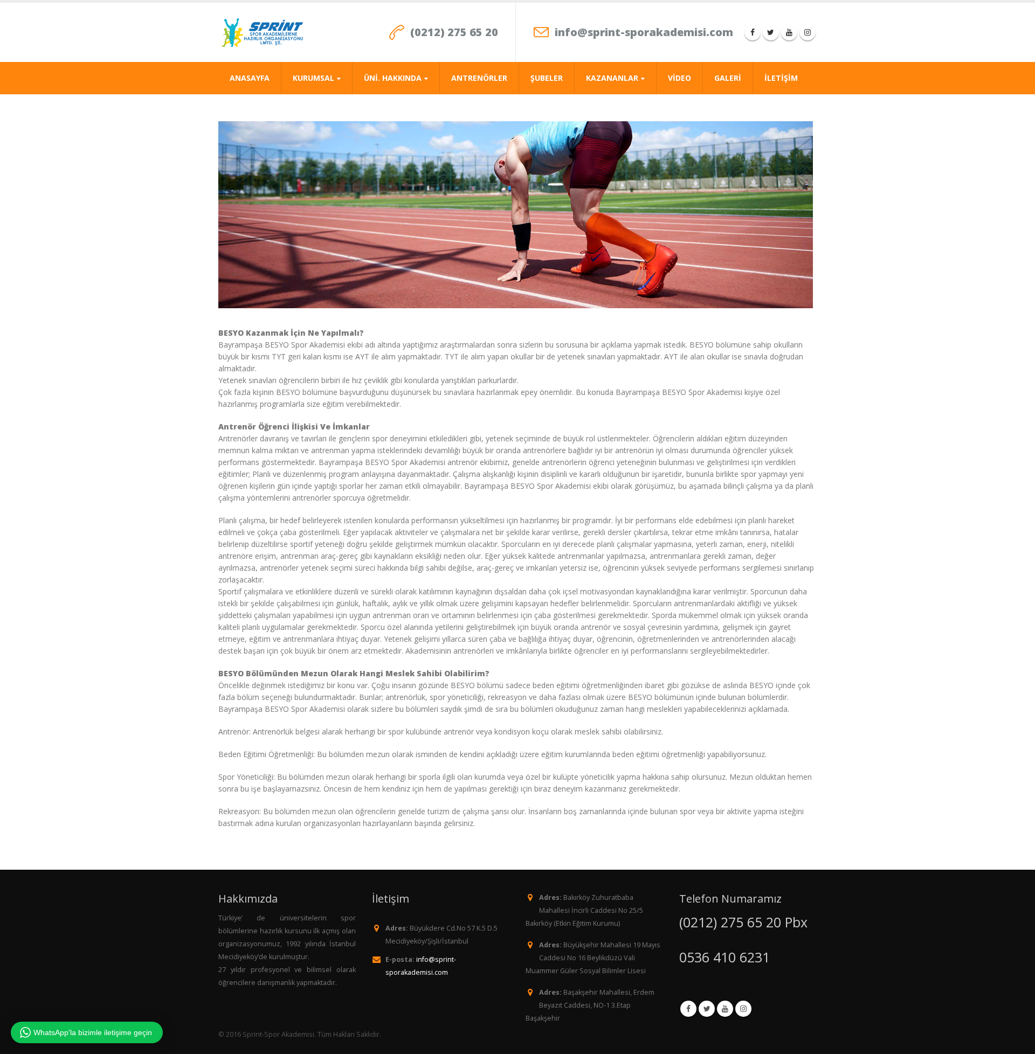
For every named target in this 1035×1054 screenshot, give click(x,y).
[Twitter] (771, 32)
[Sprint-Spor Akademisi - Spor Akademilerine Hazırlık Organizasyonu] (262, 32)
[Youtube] (789, 32)
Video (679, 78)
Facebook (688, 1009)
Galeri (727, 78)
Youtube (725, 1009)
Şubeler (546, 78)
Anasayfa (250, 78)
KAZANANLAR (612, 78)
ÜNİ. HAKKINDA (393, 78)
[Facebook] (752, 32)
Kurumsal (313, 78)
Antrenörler (479, 78)
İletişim (781, 78)
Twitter (707, 1009)
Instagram (743, 1009)
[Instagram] (807, 32)
